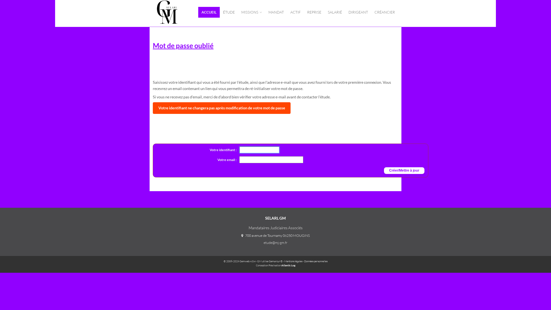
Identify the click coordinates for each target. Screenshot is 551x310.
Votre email (226, 160)
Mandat (276, 12)
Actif (295, 12)
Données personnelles (316, 261)
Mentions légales (293, 261)
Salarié (335, 12)
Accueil (209, 12)
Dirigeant (358, 12)
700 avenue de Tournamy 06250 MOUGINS (277, 235)
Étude (229, 12)
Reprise (314, 12)
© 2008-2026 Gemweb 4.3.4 (239, 261)
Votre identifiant (223, 150)
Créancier (385, 12)
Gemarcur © (276, 261)
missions (250, 12)
